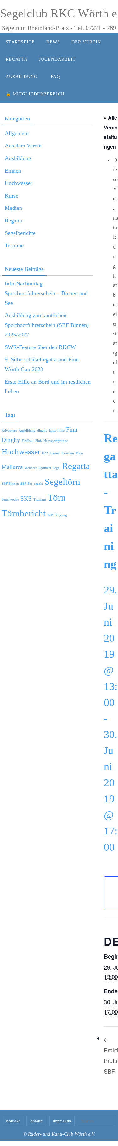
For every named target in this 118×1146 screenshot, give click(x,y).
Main (79, 453)
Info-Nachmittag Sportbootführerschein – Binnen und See (46, 293)
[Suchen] (109, 1120)
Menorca (30, 468)
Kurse (11, 195)
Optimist (45, 468)
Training (39, 499)
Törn (57, 497)
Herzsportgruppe (55, 441)
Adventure (9, 430)
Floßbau (28, 441)
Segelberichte (20, 233)
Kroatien (67, 453)
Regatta (13, 220)
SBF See (26, 483)
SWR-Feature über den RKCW (40, 347)
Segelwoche (10, 499)
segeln (38, 483)
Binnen (13, 171)
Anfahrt (36, 1121)
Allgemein (17, 133)
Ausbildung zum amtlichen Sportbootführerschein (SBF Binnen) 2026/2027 (47, 325)
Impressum (62, 1121)
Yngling (61, 515)
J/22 (45, 453)
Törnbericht (24, 513)
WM (50, 515)
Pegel (56, 468)
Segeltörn (62, 482)
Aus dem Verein (23, 145)
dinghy (42, 430)
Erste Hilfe (57, 430)
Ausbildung (18, 158)
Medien (13, 208)
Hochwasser (18, 183)
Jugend (54, 453)
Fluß (38, 441)
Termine (14, 245)
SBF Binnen (10, 483)
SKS (26, 498)
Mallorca (12, 467)
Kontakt (13, 1121)
